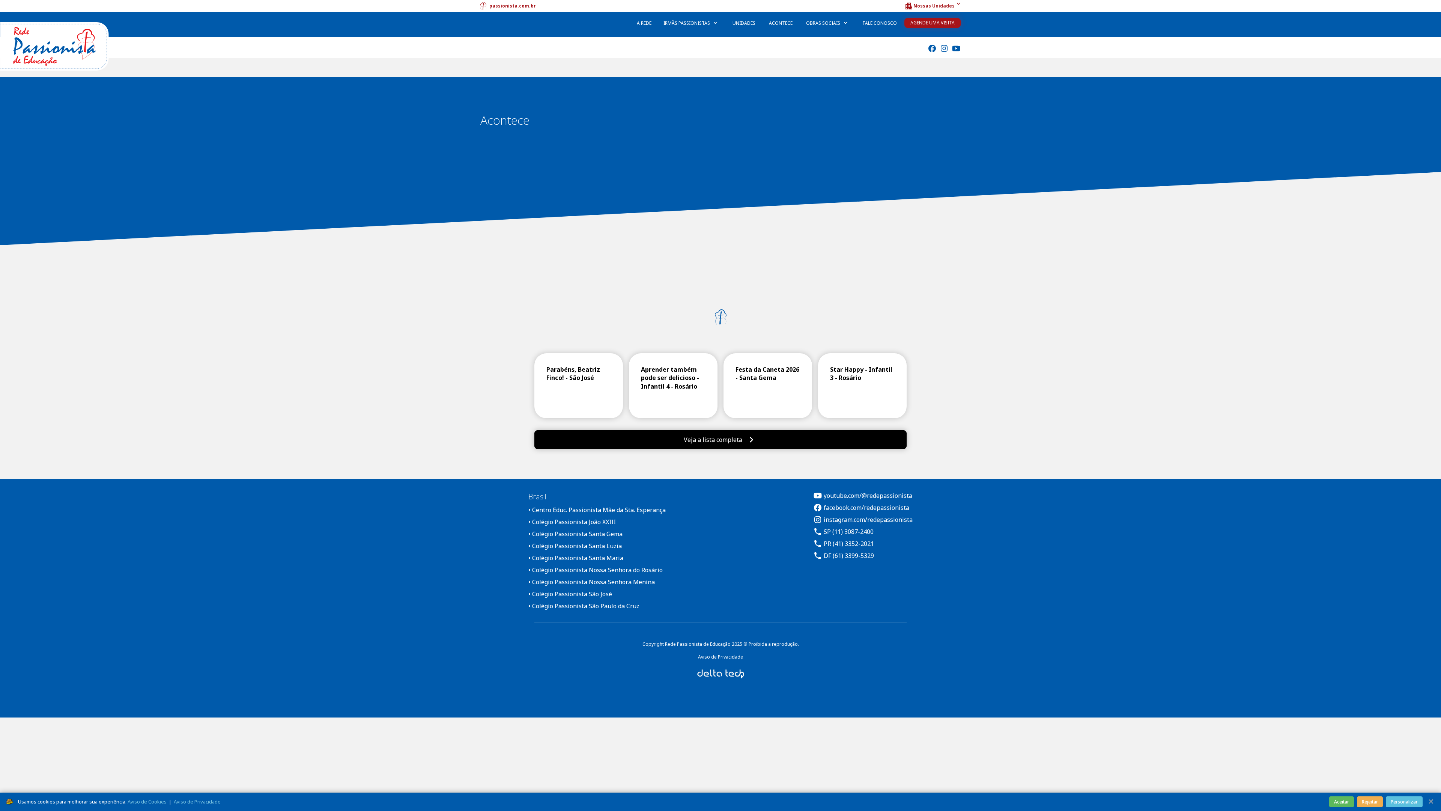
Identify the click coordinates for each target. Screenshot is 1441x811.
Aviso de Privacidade (720, 657)
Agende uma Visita (932, 23)
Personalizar (1404, 802)
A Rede (644, 23)
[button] (932, 6)
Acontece (781, 23)
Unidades (744, 23)
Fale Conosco (880, 23)
